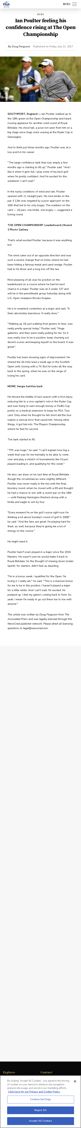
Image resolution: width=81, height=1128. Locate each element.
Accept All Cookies (40, 1121)
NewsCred (14, 624)
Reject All (40, 1110)
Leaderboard (52, 225)
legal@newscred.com (35, 628)
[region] (40, 1101)
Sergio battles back (30, 386)
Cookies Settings (40, 1099)
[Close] (75, 1081)
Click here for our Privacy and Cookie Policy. (34, 1092)
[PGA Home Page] (6, 4)
